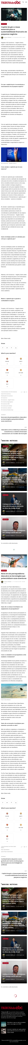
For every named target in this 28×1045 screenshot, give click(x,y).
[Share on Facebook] (2, 802)
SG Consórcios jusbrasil (6, 407)
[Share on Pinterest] (11, 802)
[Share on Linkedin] (15, 802)
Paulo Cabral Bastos (5, 849)
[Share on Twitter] (7, 802)
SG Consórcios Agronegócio (7, 401)
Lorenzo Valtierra (7, 37)
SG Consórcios (4, 397)
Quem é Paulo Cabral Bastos (7, 851)
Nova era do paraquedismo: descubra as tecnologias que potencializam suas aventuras (13, 419)
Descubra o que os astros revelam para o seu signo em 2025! (16, 1023)
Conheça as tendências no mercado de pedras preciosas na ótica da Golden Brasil (13, 506)
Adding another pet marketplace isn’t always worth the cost (14, 532)
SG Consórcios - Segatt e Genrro (7, 399)
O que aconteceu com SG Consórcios (9, 391)
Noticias (4, 24)
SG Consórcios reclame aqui (7, 409)
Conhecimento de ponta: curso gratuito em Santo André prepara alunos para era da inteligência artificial (12, 862)
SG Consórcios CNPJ (5, 403)
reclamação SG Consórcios (7, 395)
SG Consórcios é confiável (6, 405)
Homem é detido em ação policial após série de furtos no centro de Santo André (16, 1030)
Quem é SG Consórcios (6, 393)
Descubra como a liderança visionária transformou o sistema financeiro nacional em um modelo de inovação (14, 431)
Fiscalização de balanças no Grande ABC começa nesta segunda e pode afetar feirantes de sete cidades (14, 481)
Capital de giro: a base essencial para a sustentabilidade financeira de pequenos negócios (14, 875)
